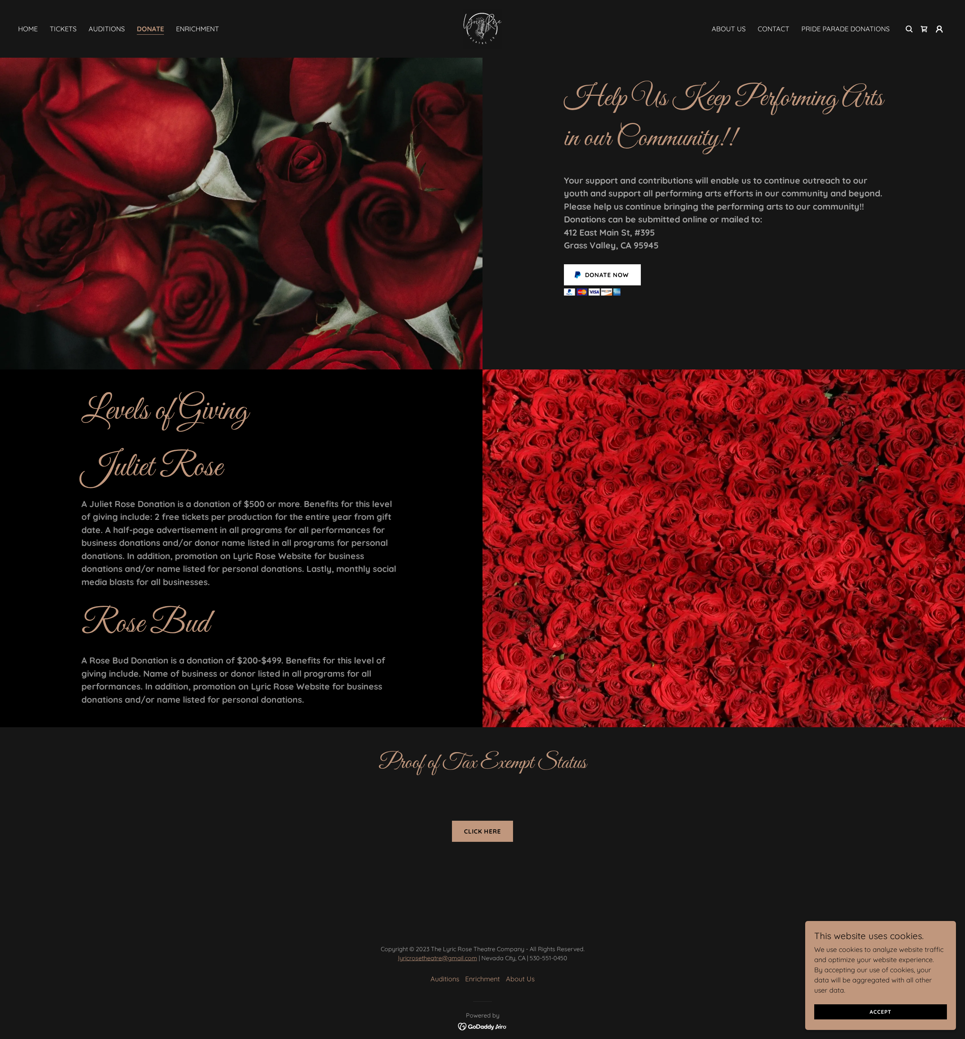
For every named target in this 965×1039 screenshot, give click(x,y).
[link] (482, 28)
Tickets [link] (63, 29)
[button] (939, 29)
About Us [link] (729, 29)
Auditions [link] (107, 29)
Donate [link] (150, 29)
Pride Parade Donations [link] (845, 29)
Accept (880, 1011)
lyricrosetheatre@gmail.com (437, 958)
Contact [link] (773, 29)
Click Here (482, 831)
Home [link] (28, 29)
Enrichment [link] (197, 29)
